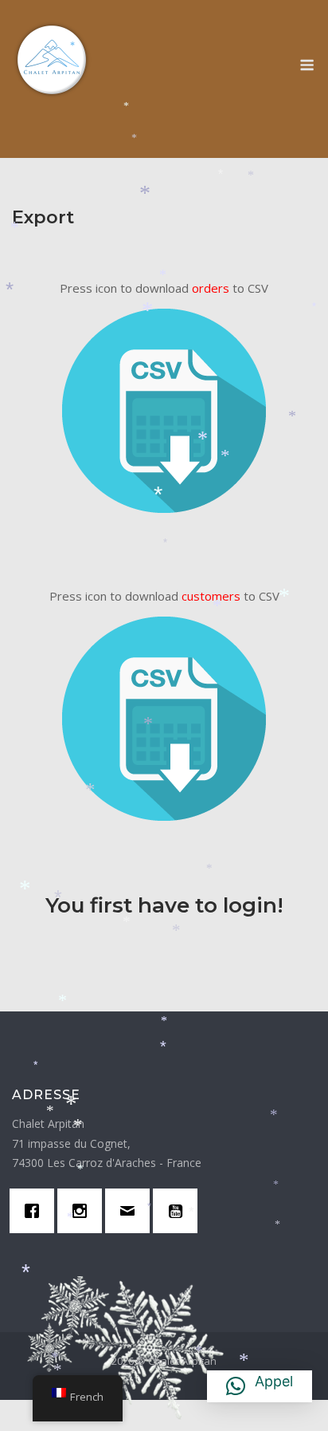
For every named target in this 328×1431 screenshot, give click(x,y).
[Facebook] (36, 1215)
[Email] (131, 1215)
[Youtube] (179, 1215)
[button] (259, 1386)
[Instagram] (83, 1215)
